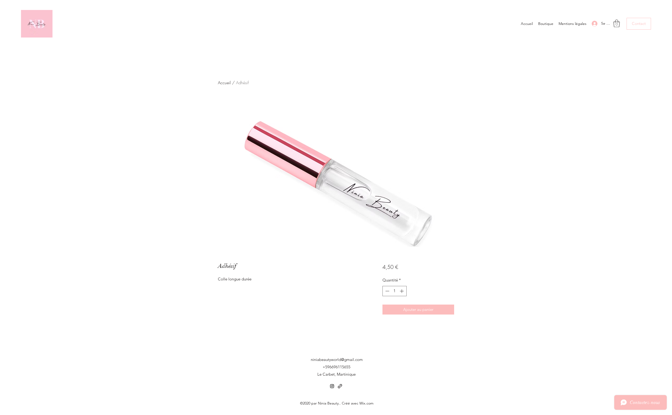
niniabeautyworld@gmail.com (337, 359)
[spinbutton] (394, 291)
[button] (616, 23)
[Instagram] (332, 386)
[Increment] (402, 291)
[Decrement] (386, 291)
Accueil (224, 83)
